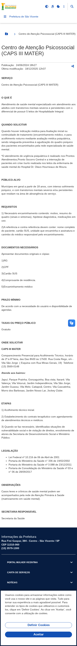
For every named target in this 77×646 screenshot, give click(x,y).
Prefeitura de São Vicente (23, 16)
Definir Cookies (39, 625)
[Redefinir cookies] (58, 6)
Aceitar (38, 634)
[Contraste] (47, 6)
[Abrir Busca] (72, 6)
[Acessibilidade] (52, 6)
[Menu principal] (5, 16)
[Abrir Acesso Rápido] (64, 6)
